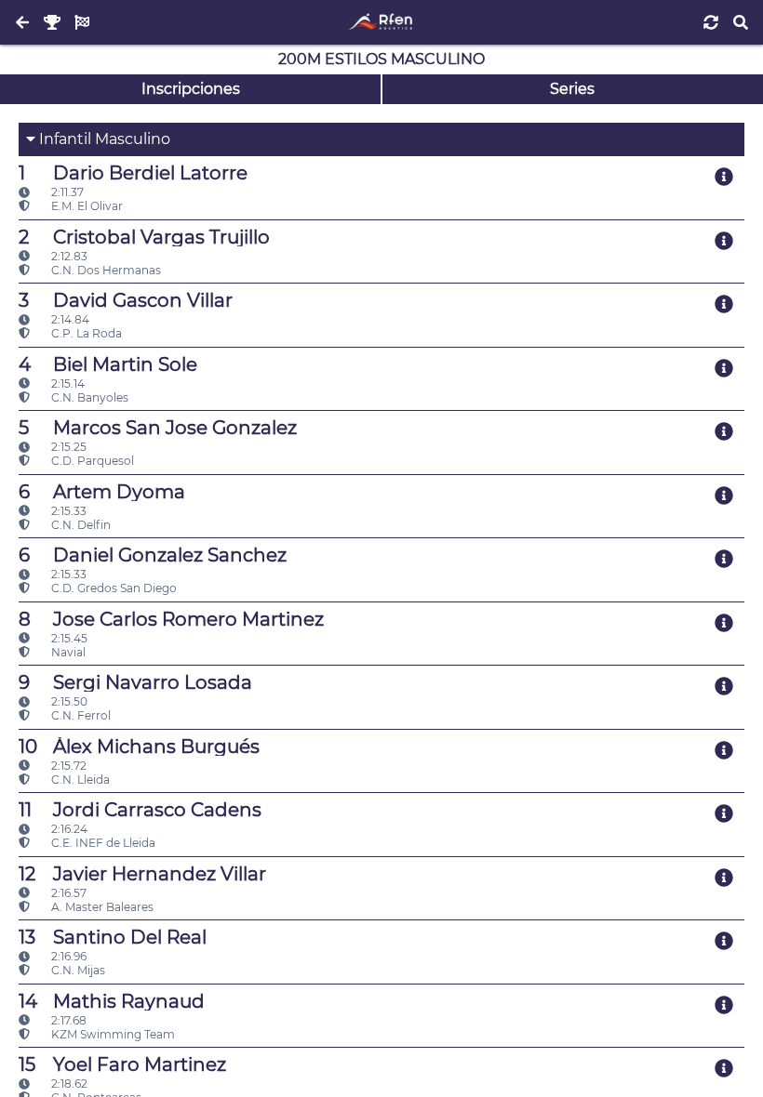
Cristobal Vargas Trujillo (144, 237)
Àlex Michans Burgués (139, 746)
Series (572, 89)
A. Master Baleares (101, 907)
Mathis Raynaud (112, 1001)
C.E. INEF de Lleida (101, 843)
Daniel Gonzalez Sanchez (153, 555)
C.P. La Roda (85, 333)
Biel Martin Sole (108, 364)
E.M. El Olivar (85, 206)
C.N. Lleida (79, 779)
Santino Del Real (113, 937)
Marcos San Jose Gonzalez (158, 427)
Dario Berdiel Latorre (133, 173)
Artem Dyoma (102, 491)
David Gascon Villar (126, 300)
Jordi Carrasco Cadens (140, 809)
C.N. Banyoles (88, 397)
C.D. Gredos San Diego (112, 588)
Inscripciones (190, 89)
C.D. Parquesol (91, 461)
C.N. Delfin (79, 525)
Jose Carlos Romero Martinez (171, 619)
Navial (67, 652)
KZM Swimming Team (111, 1034)
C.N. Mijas (76, 970)
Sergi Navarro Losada (135, 682)
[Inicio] (381, 22)
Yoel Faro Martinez (122, 1064)
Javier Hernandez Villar (142, 874)
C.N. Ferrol (79, 715)
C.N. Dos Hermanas (104, 270)
